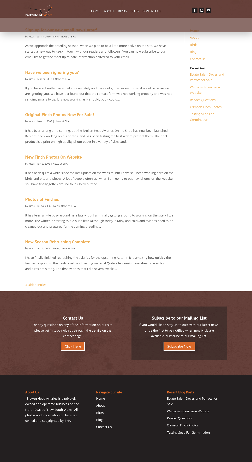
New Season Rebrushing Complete (57, 241)
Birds (122, 11)
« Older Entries (35, 285)
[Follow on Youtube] (208, 10)
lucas (32, 36)
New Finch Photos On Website (53, 157)
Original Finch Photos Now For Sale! (59, 114)
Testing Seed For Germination (188, 432)
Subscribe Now (179, 346)
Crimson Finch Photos (206, 107)
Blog (134, 11)
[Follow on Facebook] (194, 10)
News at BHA (68, 36)
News (56, 36)
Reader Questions (203, 100)
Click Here (73, 346)
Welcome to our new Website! (188, 411)
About (109, 11)
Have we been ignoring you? (52, 72)
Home (95, 11)
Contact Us (151, 11)
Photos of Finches (42, 199)
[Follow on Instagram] (201, 10)
